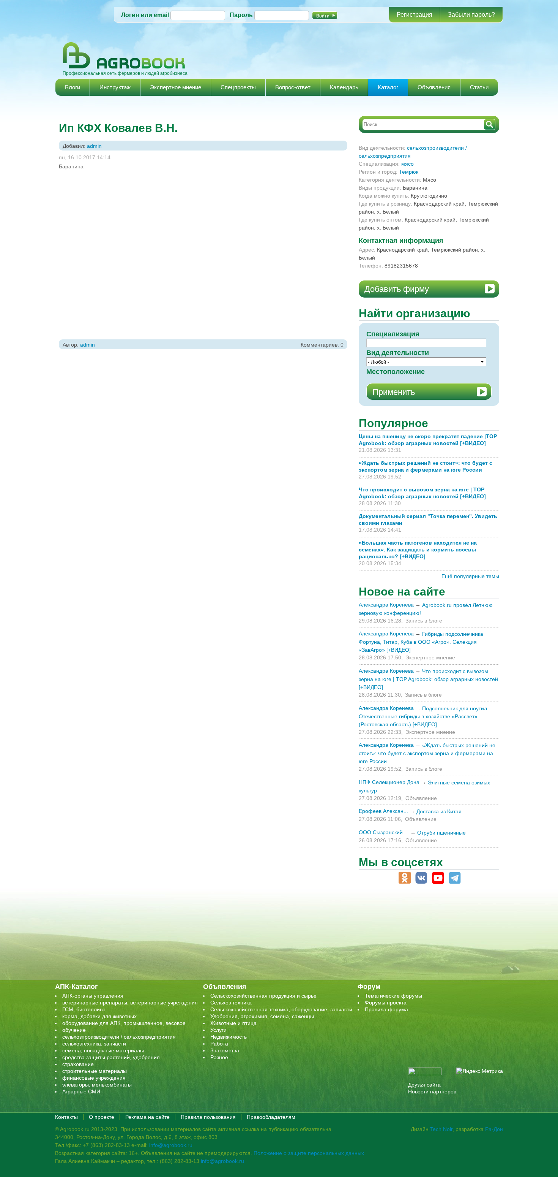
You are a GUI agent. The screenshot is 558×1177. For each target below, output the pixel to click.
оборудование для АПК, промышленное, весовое (124, 1023)
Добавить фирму (396, 289)
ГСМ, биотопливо (84, 1009)
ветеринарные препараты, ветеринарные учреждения (130, 1003)
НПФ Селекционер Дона (389, 782)
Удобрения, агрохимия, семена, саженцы (262, 1016)
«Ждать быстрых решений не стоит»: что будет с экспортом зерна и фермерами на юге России (427, 753)
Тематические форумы (393, 996)
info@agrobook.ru (170, 1145)
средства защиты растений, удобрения (111, 1057)
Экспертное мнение (175, 87)
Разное (219, 1057)
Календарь (344, 87)
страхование (78, 1064)
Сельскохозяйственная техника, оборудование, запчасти (281, 1009)
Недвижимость (228, 1037)
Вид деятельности (397, 352)
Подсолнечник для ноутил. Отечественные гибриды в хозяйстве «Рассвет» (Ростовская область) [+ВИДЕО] (424, 716)
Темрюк (408, 172)
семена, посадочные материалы (103, 1050)
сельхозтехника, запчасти (94, 1044)
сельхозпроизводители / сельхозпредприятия (119, 1037)
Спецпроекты (238, 87)
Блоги (72, 87)
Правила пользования (208, 1117)
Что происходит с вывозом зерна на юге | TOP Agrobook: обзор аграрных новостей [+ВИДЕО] (428, 679)
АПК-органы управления (92, 996)
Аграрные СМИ (81, 1091)
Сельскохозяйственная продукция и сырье (263, 996)
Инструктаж (115, 87)
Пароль (241, 15)
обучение (74, 1030)
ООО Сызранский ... (384, 832)
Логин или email (145, 15)
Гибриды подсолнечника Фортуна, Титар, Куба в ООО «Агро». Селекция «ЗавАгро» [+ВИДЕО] (421, 642)
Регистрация (414, 14)
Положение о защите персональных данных (309, 1153)
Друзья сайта (424, 1085)
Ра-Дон (494, 1129)
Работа (219, 1044)
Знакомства (224, 1050)
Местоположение (395, 371)
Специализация (392, 334)
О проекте (101, 1117)
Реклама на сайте (147, 1117)
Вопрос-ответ (293, 87)
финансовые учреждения (94, 1078)
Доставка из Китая (439, 811)
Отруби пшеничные (441, 833)
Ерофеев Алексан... (383, 811)
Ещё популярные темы (470, 576)
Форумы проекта (386, 1003)
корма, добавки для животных (99, 1016)
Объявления (434, 87)
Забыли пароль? (471, 14)
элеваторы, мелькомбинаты (97, 1085)
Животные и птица (233, 1023)
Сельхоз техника (231, 1003)
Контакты (66, 1117)
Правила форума (386, 1009)
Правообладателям (271, 1117)
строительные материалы (94, 1071)
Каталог (388, 87)
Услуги (218, 1030)
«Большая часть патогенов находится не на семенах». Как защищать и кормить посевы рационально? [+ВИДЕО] (418, 549)
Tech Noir (441, 1129)
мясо (407, 164)
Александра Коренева (386, 605)
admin (94, 146)
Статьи (479, 87)
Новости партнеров (432, 1091)
